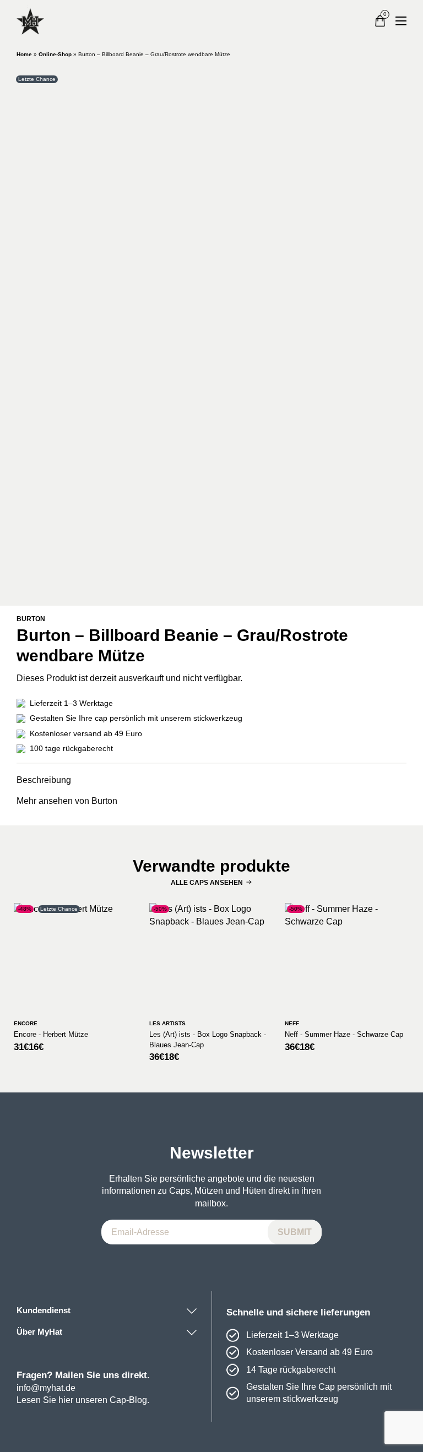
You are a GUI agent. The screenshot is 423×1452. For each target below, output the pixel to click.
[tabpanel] (211, 333)
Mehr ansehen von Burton (67, 801)
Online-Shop (55, 54)
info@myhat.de (46, 1388)
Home (24, 54)
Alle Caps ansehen (207, 883)
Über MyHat (39, 1332)
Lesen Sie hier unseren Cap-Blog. (83, 1400)
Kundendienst (43, 1310)
